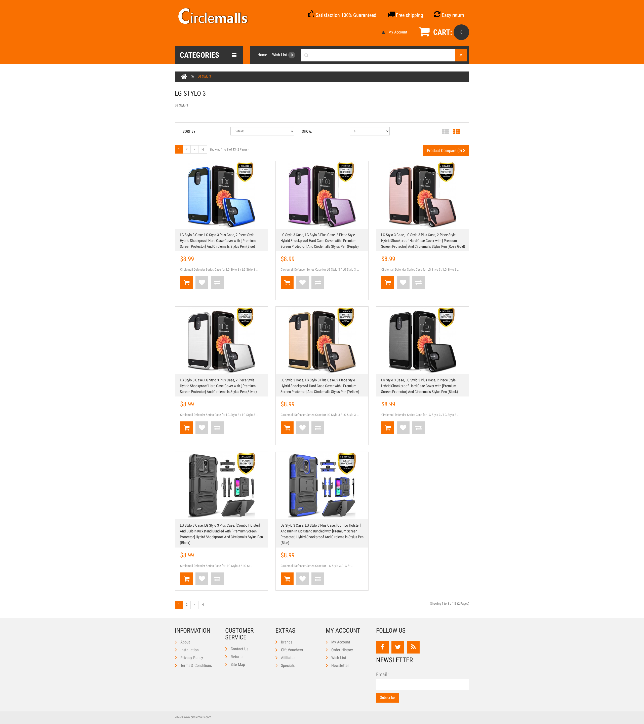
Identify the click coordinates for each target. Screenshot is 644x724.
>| (203, 149)
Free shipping (409, 15)
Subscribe (387, 697)
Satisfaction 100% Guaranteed (345, 15)
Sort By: (189, 131)
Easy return (452, 15)
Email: (382, 674)
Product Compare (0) (445, 150)
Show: (307, 131)
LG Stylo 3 (204, 76)
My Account (397, 32)
